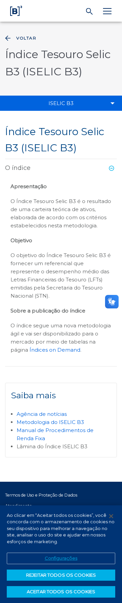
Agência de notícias (42, 414)
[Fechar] (111, 516)
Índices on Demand (54, 350)
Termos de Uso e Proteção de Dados (41, 495)
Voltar (26, 38)
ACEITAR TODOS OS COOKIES (61, 591)
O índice (17, 168)
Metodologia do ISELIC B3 (50, 422)
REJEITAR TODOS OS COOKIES (61, 575)
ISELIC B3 (61, 103)
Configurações (61, 558)
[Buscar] (89, 11)
